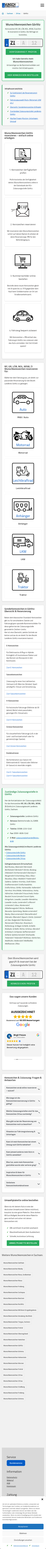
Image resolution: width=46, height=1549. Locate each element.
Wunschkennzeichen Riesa (12, 1280)
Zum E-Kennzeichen (14, 667)
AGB (8, 1483)
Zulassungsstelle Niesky (15, 855)
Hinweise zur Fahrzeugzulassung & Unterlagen (20, 1133)
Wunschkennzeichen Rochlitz (13, 1304)
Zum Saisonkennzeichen (16, 693)
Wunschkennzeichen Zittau (13, 1375)
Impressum (35, 1545)
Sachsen (10, 13)
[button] (42, 1499)
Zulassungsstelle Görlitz (16, 852)
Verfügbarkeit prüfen (23, 51)
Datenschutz (12, 1477)
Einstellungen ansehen (23, 1540)
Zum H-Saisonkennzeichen (17, 775)
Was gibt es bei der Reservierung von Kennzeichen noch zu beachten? (21, 1123)
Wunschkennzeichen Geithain (13, 1263)
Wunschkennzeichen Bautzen (13, 1298)
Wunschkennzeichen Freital (13, 1328)
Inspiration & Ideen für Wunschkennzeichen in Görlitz (18, 1174)
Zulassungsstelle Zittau (15, 858)
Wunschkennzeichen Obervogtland (15, 1333)
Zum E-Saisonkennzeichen (16, 772)
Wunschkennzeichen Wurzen (13, 1363)
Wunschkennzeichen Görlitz (13, 1345)
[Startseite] (3, 13)
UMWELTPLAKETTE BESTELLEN (23, 1243)
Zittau (18, 13)
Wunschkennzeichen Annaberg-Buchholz (17, 1316)
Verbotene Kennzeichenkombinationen (17, 1184)
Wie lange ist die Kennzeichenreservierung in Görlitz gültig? (20, 1100)
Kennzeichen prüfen (23, 983)
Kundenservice (16, 1463)
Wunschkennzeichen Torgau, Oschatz (16, 1322)
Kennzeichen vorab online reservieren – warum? (21, 1089)
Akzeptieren (23, 1526)
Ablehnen (23, 1533)
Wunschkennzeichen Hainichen (14, 1339)
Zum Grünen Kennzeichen (16, 746)
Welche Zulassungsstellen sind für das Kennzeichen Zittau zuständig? (22, 1112)
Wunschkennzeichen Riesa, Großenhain (17, 1274)
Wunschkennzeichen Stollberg (14, 1387)
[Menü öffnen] (42, 5)
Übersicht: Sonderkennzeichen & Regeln (25, 107)
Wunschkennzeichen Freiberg (13, 1286)
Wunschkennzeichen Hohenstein (14, 1357)
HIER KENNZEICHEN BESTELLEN (23, 75)
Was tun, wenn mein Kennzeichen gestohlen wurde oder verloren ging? (21, 1163)
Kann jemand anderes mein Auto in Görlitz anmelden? (20, 1153)
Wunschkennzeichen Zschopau (14, 1292)
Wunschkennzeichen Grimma (13, 1351)
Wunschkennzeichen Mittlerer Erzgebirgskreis (19, 1310)
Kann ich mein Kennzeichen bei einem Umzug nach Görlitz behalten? (21, 1143)
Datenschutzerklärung (20, 1545)
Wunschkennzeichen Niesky (13, 1268)
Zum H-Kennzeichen (14, 719)
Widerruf (10, 1480)
